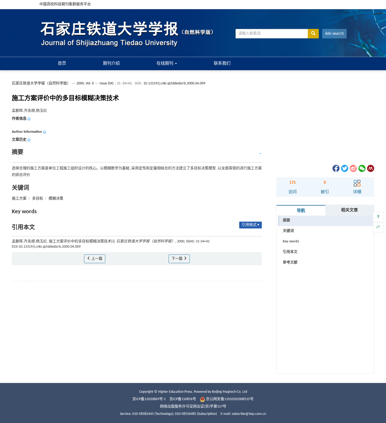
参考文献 (290, 262)
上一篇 (96, 259)
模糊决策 (56, 199)
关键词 (288, 231)
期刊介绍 (111, 64)
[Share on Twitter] (344, 168)
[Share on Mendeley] (370, 168)
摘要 (286, 220)
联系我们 (222, 64)
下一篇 (177, 259)
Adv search (334, 34)
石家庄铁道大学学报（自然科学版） (41, 83)
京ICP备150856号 (182, 399)
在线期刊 (165, 64)
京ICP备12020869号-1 (149, 399)
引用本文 (290, 252)
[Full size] (378, 227)
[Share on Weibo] (353, 168)
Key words (291, 241)
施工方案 (19, 199)
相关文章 (349, 210)
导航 (301, 211)
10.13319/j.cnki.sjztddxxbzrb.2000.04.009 (174, 83)
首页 (62, 64)
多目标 (37, 199)
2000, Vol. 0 (85, 83)
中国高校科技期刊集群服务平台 (65, 4)
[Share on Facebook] (336, 168)
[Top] (378, 217)
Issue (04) (106, 83)
